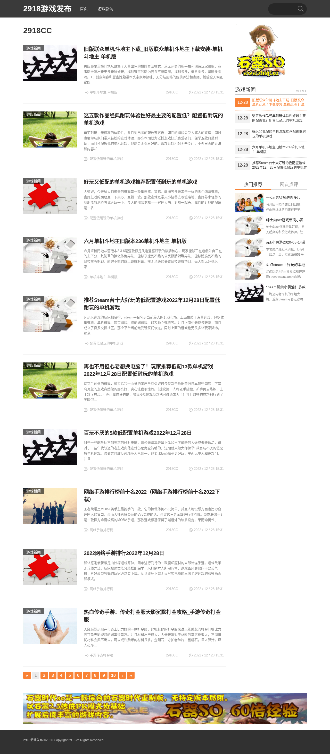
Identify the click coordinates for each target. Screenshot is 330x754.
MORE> (301, 91)
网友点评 (289, 184)
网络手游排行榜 (101, 530)
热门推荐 (253, 184)
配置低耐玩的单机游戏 (106, 159)
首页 (84, 8)
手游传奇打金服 (101, 655)
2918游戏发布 (47, 8)
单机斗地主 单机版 (104, 92)
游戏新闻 (105, 8)
